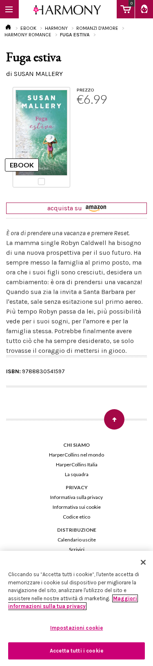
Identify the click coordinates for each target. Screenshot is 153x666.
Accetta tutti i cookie (76, 651)
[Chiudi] (143, 562)
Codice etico (76, 517)
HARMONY (56, 28)
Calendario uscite (77, 540)
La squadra (77, 474)
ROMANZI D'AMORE (97, 28)
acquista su (65, 208)
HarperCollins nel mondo (76, 455)
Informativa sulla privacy (76, 497)
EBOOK (28, 28)
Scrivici (76, 549)
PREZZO (85, 89)
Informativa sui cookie (77, 507)
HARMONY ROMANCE (27, 35)
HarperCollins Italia (77, 464)
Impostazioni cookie (76, 628)
